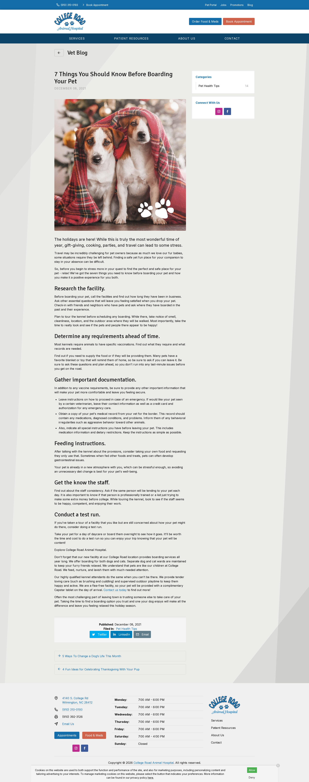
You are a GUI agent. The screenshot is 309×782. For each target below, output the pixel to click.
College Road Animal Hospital (154, 762)
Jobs (223, 4)
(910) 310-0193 (72, 709)
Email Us (68, 724)
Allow (252, 770)
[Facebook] (227, 111)
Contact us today (115, 590)
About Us (186, 38)
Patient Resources (131, 38)
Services (77, 38)
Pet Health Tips (126, 629)
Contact (232, 38)
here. (151, 777)
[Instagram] (218, 111)
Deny (252, 777)
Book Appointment (239, 21)
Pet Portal (211, 4)
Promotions (237, 4)
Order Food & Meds (205, 21)
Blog (250, 4)
